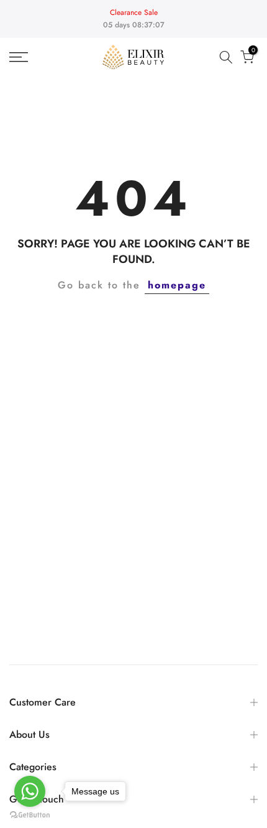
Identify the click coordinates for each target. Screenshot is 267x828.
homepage (177, 285)
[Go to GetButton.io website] (30, 815)
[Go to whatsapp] (29, 791)
